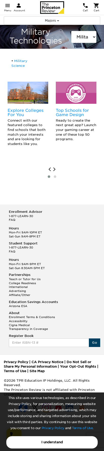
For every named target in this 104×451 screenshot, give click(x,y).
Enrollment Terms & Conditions (32, 317)
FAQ (12, 220)
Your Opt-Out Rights (78, 366)
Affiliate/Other (19, 295)
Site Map (37, 371)
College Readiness (22, 283)
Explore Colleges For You (25, 112)
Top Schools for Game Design (72, 112)
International (18, 287)
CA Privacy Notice (47, 362)
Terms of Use (82, 428)
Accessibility (18, 321)
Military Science (19, 63)
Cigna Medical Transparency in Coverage (28, 327)
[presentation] (49, 169)
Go (94, 342)
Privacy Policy (53, 428)
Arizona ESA (18, 306)
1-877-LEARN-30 (21, 216)
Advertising (17, 291)
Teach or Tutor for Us (25, 279)
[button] (49, 176)
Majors (51, 20)
